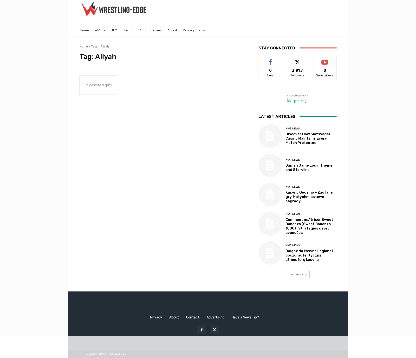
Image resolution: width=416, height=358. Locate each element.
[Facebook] (201, 329)
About (174, 317)
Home (83, 46)
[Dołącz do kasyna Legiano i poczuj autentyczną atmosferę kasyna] (270, 253)
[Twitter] (214, 329)
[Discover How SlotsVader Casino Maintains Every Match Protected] (270, 136)
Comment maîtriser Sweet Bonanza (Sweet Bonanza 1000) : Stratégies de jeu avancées (309, 226)
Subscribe (325, 59)
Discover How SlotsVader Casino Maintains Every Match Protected (308, 138)
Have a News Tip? (245, 317)
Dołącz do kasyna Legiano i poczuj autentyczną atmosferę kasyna (309, 255)
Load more (296, 274)
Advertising (215, 317)
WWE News (293, 128)
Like (270, 59)
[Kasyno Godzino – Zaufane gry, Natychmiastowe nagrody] (270, 194)
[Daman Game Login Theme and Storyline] (270, 165)
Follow (297, 59)
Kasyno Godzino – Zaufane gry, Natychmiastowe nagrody (309, 196)
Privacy (156, 317)
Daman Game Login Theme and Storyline (309, 167)
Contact (192, 317)
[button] (331, 30)
